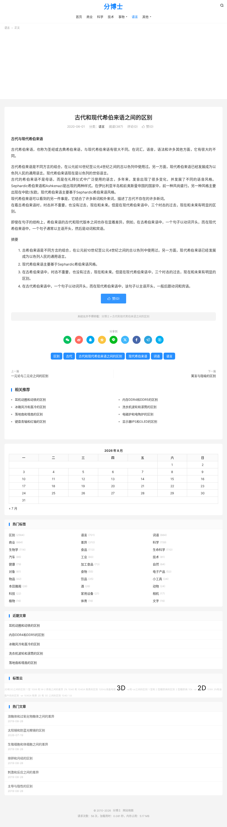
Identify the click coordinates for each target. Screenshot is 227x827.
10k (190, 689)
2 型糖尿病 (182, 689)
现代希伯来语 (138, 356)
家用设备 (90, 593)
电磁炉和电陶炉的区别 (137, 414)
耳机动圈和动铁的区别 (30, 399)
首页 (79, 17)
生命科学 (162, 549)
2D (202, 688)
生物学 (17, 549)
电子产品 (162, 571)
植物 (15, 601)
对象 (15, 571)
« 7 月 (13, 508)
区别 (56, 356)
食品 (87, 549)
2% (65, 689)
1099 (210, 689)
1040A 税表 (30, 695)
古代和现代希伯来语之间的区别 (113, 117)
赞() (147, 126)
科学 (100, 17)
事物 (121, 17)
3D (121, 688)
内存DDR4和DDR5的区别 (140, 399)
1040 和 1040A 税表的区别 (83, 689)
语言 (135, 17)
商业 (89, 17)
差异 (88, 542)
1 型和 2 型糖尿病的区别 (162, 689)
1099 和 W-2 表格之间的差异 (47, 689)
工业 (87, 557)
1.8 (70, 695)
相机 (159, 593)
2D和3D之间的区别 (14, 689)
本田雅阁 (18, 586)
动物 (159, 586)
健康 (15, 564)
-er (21, 695)
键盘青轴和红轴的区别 (30, 421)
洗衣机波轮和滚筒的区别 (139, 407)
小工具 (160, 579)
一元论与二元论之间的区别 (29, 376)
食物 (87, 571)
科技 (15, 593)
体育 (87, 601)
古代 (69, 356)
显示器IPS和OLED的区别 (139, 421)
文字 (159, 601)
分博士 (113, 6)
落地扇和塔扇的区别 (29, 414)
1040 (65, 695)
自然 (159, 564)
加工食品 (90, 564)
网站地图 (128, 810)
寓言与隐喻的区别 (203, 376)
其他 (145, 17)
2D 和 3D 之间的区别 (49, 695)
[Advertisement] (113, 63)
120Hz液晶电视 (107, 689)
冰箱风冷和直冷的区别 (30, 407)
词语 (157, 356)
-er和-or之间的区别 (137, 689)
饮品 (87, 579)
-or (195, 689)
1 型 (28, 689)
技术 (111, 17)
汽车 (15, 557)
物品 (15, 579)
